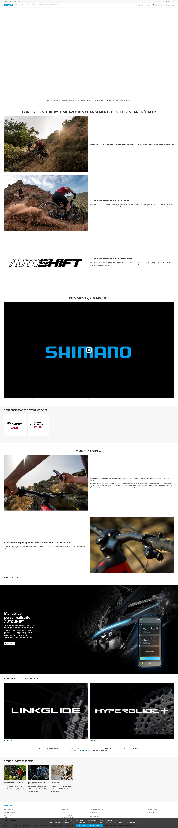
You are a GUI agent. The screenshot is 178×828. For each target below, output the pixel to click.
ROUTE (17, 5)
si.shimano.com (83, 750)
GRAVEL (27, 5)
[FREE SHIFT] (84, 92)
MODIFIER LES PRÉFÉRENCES (94, 825)
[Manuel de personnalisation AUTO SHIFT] (87, 669)
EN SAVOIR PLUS (9, 643)
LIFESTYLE (34, 5)
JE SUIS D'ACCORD (81, 825)
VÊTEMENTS (54, 5)
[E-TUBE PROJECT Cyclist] (91, 669)
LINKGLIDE (8, 740)
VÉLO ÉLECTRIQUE (44, 5)
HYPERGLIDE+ (95, 740)
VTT (22, 5)
